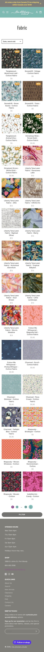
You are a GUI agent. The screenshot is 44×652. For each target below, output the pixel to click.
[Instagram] (9, 574)
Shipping (8, 596)
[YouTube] (12, 574)
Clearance (9, 593)
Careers (8, 605)
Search (7, 586)
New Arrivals (9, 589)
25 (26, 507)
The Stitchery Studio (19, 647)
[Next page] (31, 507)
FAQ (6, 599)
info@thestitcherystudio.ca (15, 569)
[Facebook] (6, 574)
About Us (8, 583)
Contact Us (9, 602)
